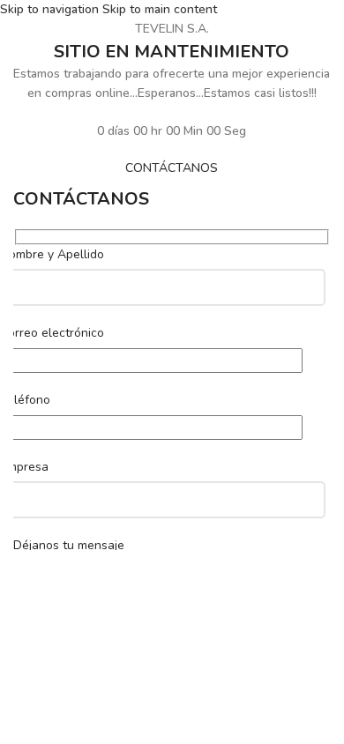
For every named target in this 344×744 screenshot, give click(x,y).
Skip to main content (159, 9)
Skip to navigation (51, 9)
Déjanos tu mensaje (68, 545)
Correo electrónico (52, 332)
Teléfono (25, 399)
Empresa (24, 466)
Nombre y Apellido (52, 254)
